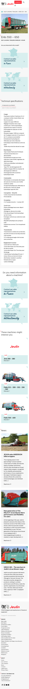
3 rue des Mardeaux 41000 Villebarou (6, 676)
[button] (23, 2)
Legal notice (4, 668)
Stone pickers (4, 644)
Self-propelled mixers (6, 639)
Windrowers (4, 652)
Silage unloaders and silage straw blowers (11, 641)
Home (2, 660)
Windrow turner (5, 651)
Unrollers (3, 647)
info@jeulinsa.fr (5, 679)
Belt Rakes (4, 623)
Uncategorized (5, 646)
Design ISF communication (8, 615)
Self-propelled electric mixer (8, 637)
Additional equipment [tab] (9, 108)
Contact (18, 2)
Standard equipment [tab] (8, 105)
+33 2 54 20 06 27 (5, 680)
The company (4, 663)
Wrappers (3, 654)
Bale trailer (4, 621)
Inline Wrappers (5, 629)
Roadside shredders (6, 634)
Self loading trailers (10, 11)
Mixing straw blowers (6, 631)
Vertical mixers (5, 649)
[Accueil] (7, 3)
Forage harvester (5, 628)
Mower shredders (5, 633)
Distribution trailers (6, 624)
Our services (4, 661)
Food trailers (4, 626)
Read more (7, 484)
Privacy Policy (4, 670)
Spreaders (3, 642)
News (2, 665)
